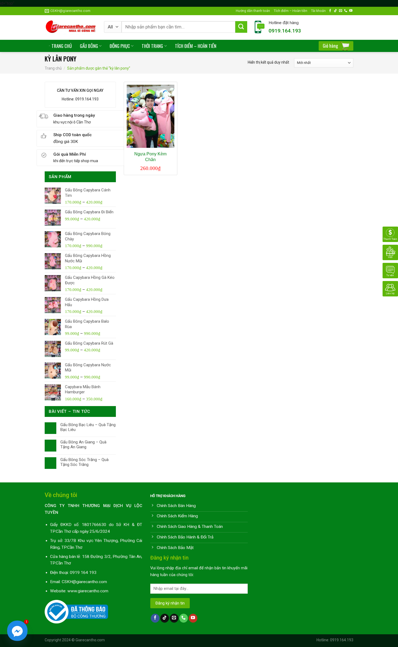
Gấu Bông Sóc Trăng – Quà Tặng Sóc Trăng (84, 462)
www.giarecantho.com (87, 591)
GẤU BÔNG (89, 46)
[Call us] (345, 10)
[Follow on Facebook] (330, 10)
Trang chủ (53, 68)
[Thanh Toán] (390, 233)
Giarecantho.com (90, 640)
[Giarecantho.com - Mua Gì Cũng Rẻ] (70, 27)
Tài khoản (318, 11)
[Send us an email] (340, 10)
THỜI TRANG (152, 46)
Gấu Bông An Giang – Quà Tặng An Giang (83, 444)
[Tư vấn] (390, 270)
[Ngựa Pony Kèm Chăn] (150, 116)
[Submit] (241, 27)
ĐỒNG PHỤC (120, 46)
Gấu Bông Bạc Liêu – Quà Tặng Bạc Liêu (88, 427)
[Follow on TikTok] (335, 10)
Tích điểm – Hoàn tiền (290, 11)
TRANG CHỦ (61, 46)
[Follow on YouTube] (351, 10)
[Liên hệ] (390, 288)
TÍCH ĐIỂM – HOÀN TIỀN (195, 46)
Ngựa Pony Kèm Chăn (150, 157)
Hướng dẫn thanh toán (253, 11)
